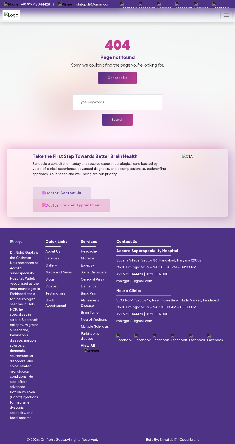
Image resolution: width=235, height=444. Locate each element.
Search (118, 120)
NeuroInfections (94, 320)
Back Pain (88, 293)
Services (52, 258)
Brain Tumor (90, 312)
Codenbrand (189, 440)
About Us (52, 251)
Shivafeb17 (168, 440)
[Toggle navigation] (226, 15)
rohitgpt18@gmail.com (92, 4)
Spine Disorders (94, 272)
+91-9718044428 (129, 274)
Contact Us (117, 78)
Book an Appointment (80, 205)
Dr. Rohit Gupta (53, 440)
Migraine (87, 258)
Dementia (88, 286)
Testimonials (55, 293)
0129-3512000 (157, 274)
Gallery (51, 265)
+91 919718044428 (35, 4)
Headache (89, 251)
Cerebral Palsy (92, 279)
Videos (51, 286)
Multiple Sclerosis (95, 326)
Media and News (58, 272)
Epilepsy (87, 265)
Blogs (50, 279)
